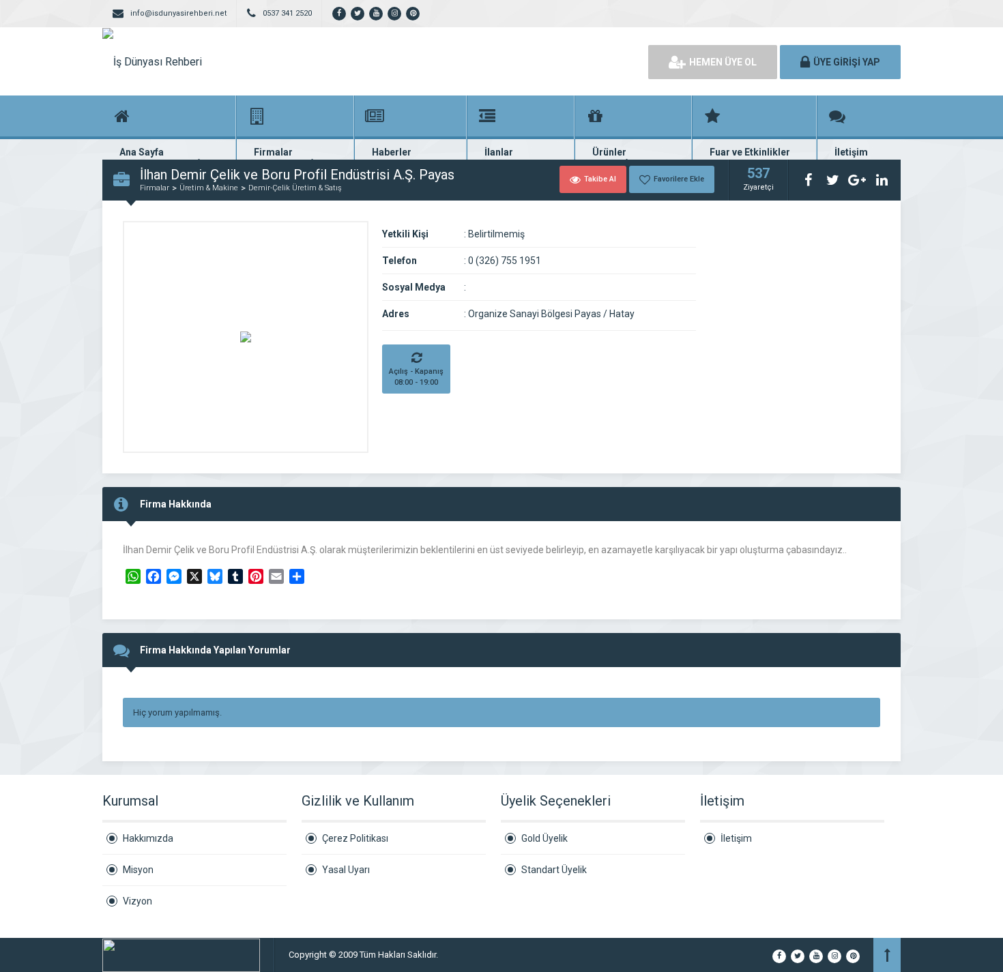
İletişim (736, 838)
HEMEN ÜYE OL (723, 62)
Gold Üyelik (544, 838)
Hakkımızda (148, 838)
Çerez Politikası (355, 838)
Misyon (138, 869)
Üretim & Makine (208, 187)
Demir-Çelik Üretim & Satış (295, 187)
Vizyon (137, 901)
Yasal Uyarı (346, 869)
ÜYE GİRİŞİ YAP (846, 62)
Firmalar (154, 187)
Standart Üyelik (554, 869)
